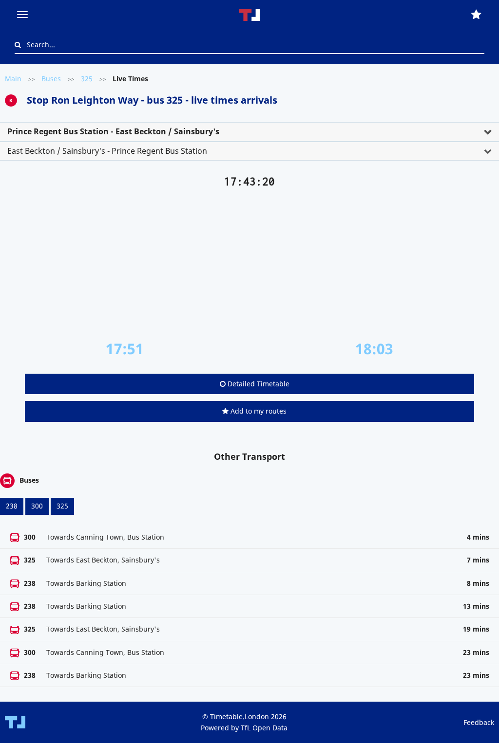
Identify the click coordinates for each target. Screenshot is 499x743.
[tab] (249, 132)
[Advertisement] (249, 264)
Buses (51, 78)
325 (87, 78)
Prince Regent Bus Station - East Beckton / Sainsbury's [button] (113, 131)
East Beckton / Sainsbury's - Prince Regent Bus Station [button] (107, 150)
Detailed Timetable (257, 383)
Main (13, 78)
